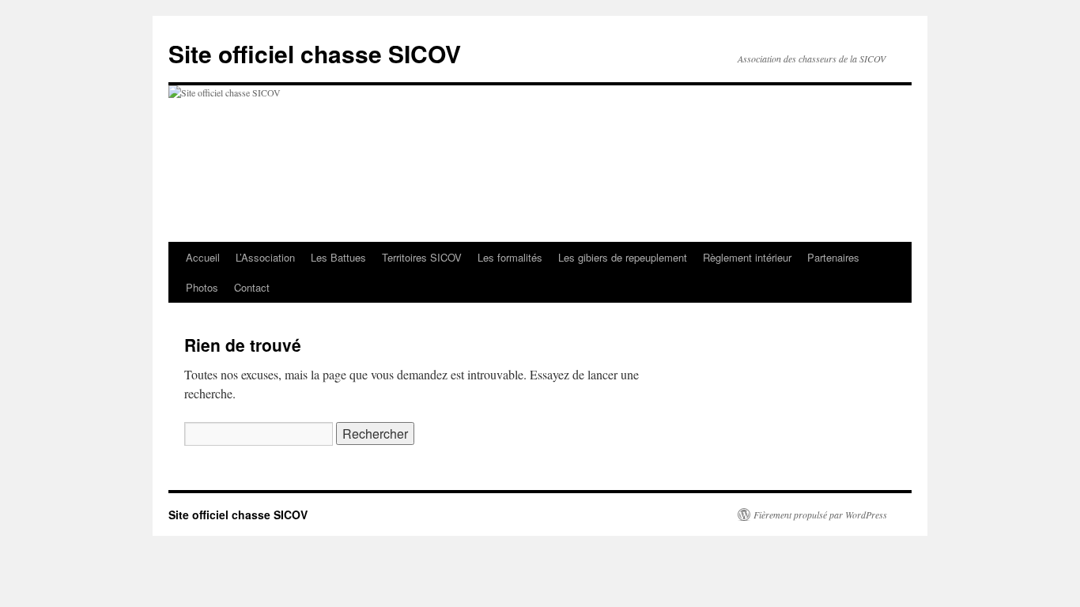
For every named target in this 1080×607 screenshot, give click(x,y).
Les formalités (510, 257)
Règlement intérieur (747, 257)
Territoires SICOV (422, 257)
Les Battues (338, 257)
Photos (202, 287)
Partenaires (833, 257)
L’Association (265, 257)
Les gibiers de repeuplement (622, 257)
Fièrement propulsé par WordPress (820, 514)
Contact (252, 287)
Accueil (203, 257)
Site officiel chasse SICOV (314, 53)
